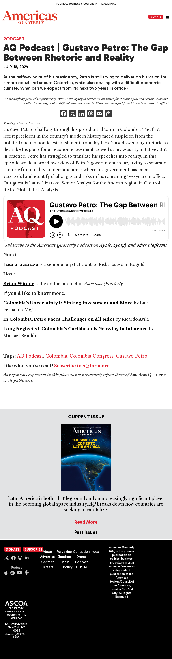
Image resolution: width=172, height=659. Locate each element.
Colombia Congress (92, 356)
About (47, 552)
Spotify (120, 245)
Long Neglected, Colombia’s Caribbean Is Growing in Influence (75, 328)
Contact (47, 562)
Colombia (56, 356)
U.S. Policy (64, 567)
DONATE (155, 16)
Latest (64, 562)
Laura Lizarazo (21, 264)
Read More (86, 522)
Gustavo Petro (131, 356)
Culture (81, 567)
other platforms (152, 245)
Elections (64, 557)
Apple (105, 245)
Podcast (14, 39)
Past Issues (86, 532)
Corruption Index (86, 552)
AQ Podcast (30, 356)
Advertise (47, 557)
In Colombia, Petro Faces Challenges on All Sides (58, 319)
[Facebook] (63, 114)
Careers (47, 567)
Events (81, 557)
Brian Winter (18, 283)
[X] (72, 114)
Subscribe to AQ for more (82, 365)
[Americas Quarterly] (29, 17)
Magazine (64, 552)
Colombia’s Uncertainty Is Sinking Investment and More (68, 302)
